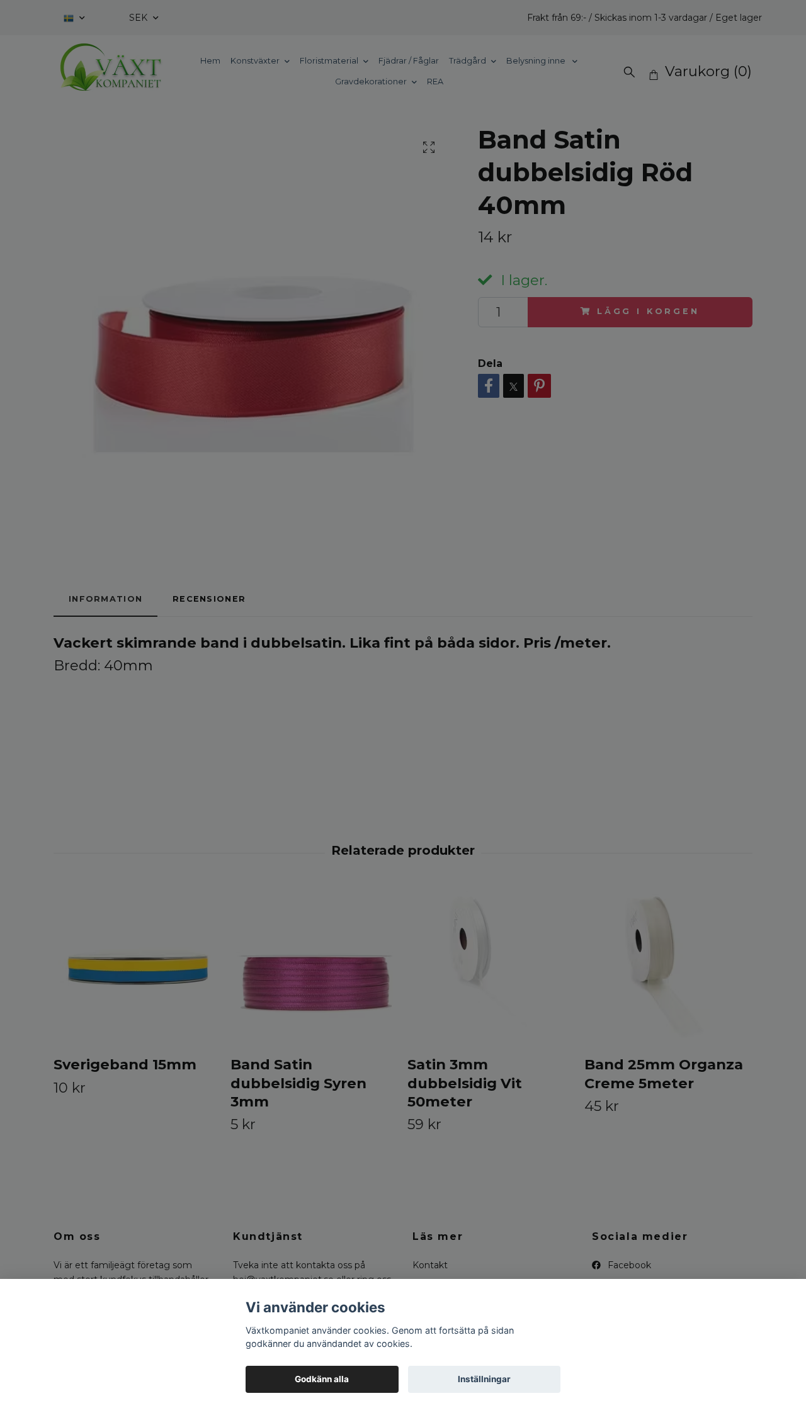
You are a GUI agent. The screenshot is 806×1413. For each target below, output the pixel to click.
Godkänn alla (322, 1379)
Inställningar (484, 1379)
